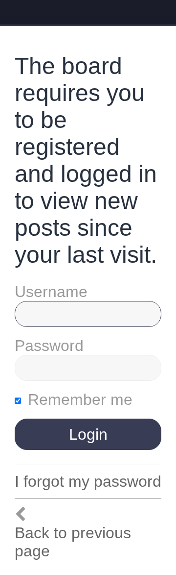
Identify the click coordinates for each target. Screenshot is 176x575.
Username (51, 291)
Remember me (77, 399)
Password (49, 345)
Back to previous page (73, 542)
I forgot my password (88, 481)
